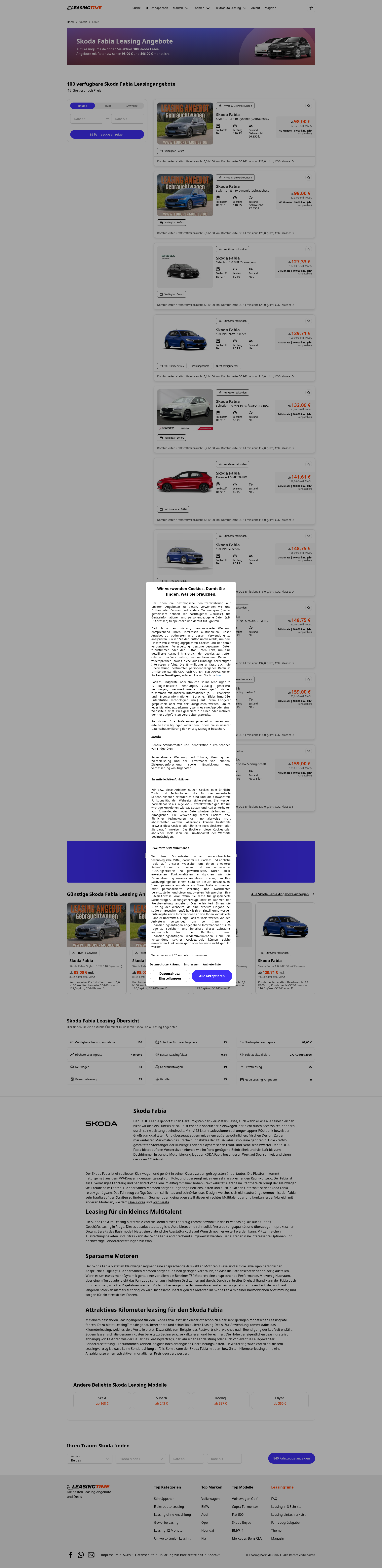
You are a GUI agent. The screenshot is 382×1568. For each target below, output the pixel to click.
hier (218, 675)
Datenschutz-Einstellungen (170, 976)
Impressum (192, 964)
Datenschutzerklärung (165, 964)
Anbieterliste (212, 964)
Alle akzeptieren (212, 976)
